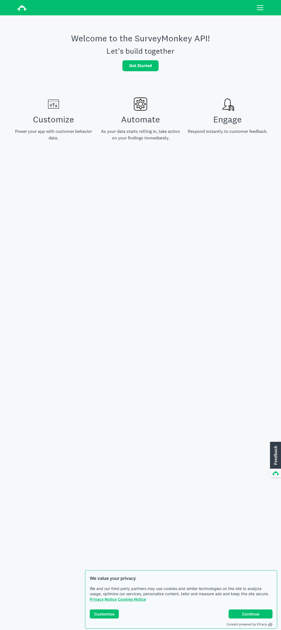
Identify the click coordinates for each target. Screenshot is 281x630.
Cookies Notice (132, 599)
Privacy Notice (103, 599)
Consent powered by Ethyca (246, 624)
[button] (275, 459)
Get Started (140, 65)
